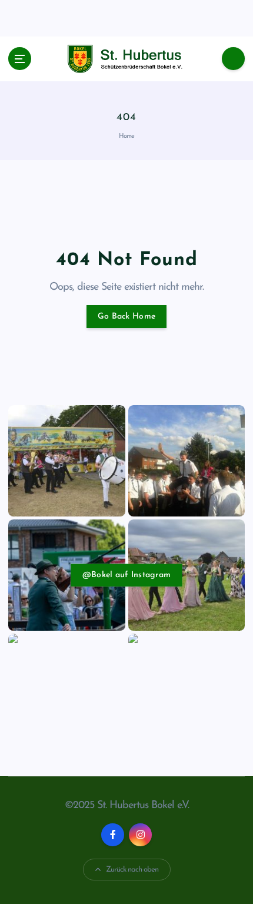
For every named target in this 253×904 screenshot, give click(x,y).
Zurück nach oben (132, 869)
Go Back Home (126, 316)
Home (126, 136)
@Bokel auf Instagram (126, 575)
